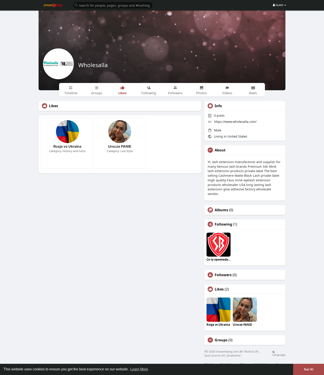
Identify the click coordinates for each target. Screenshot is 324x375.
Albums (221, 210)
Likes (219, 289)
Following (223, 224)
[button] (113, 5)
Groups (221, 340)
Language (278, 354)
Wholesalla (93, 65)
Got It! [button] (308, 369)
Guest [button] (279, 5)
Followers (223, 275)
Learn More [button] (139, 369)
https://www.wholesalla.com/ (235, 121)
